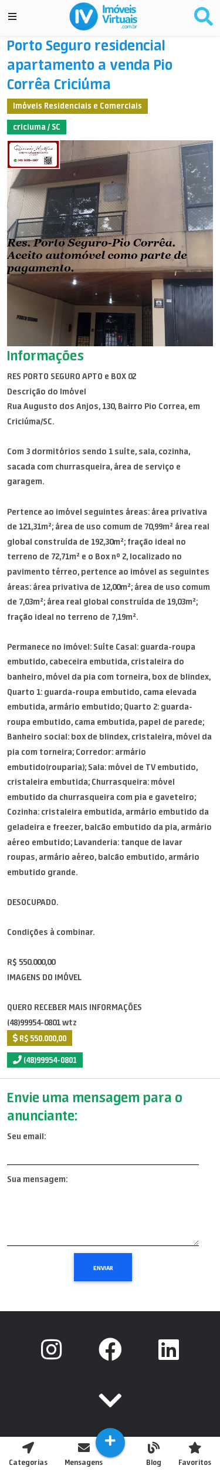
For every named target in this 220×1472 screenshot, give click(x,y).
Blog (153, 1462)
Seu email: (26, 1136)
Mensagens (84, 1462)
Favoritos (194, 1462)
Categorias (28, 1462)
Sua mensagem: (37, 1179)
